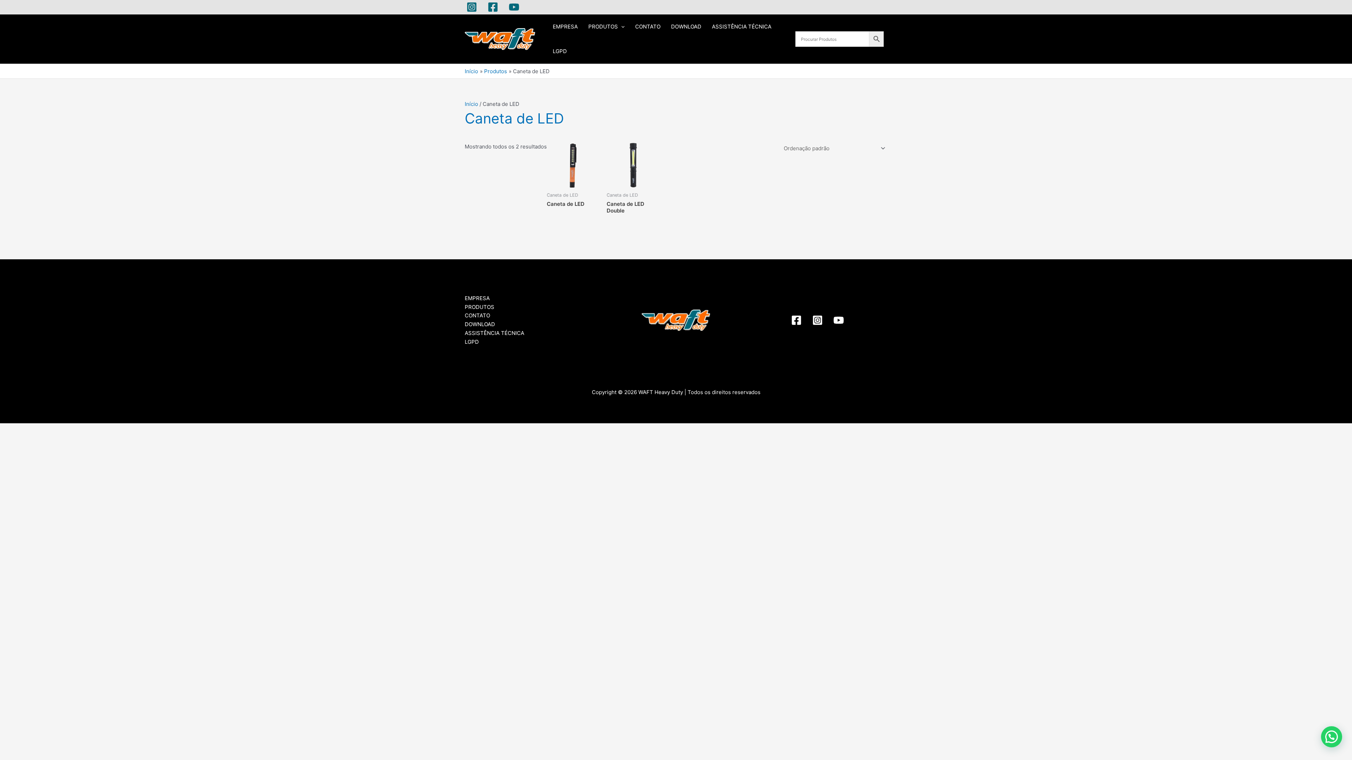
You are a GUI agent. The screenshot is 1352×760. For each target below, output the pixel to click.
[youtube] (838, 320)
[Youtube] (514, 7)
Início (471, 104)
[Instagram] (472, 7)
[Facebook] (493, 7)
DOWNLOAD (686, 26)
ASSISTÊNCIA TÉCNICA (741, 26)
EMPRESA (565, 26)
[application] (621, 26)
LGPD (560, 51)
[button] (1331, 736)
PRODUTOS (603, 26)
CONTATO (648, 26)
